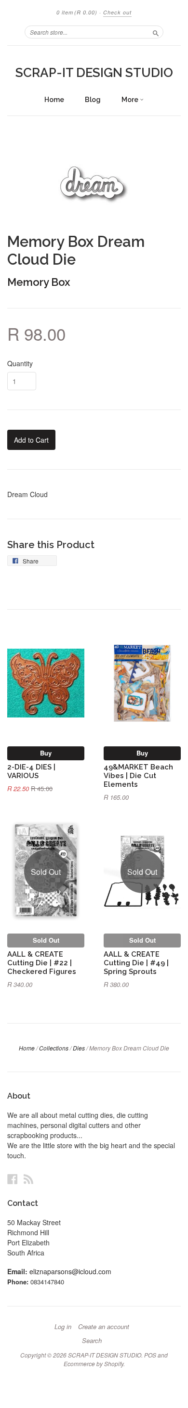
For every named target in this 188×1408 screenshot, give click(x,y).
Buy (46, 752)
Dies (79, 1048)
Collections (53, 1048)
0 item (76, 12)
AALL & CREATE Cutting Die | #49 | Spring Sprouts (136, 962)
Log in (62, 1326)
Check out (117, 12)
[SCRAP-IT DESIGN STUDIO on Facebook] (12, 1178)
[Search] (156, 32)
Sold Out (46, 940)
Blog (93, 99)
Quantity (20, 363)
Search (92, 1340)
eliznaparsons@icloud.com (70, 1271)
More (130, 99)
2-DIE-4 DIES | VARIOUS (31, 771)
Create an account (103, 1326)
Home (54, 99)
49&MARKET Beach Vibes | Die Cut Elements (138, 775)
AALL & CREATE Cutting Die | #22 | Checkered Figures (41, 962)
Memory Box (38, 282)
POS (150, 1355)
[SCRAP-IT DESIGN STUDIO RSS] (28, 1178)
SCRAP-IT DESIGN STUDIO (94, 72)
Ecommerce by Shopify (93, 1363)
